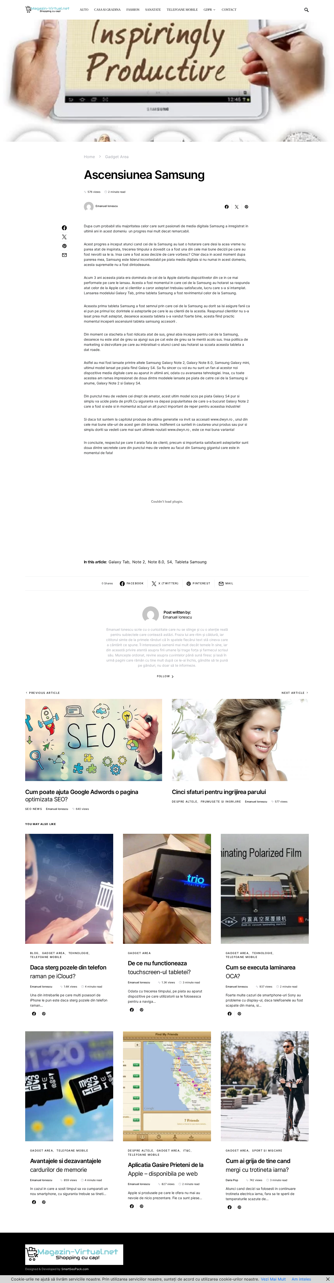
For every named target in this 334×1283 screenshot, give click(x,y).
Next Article (293, 693)
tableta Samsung (191, 561)
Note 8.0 (156, 561)
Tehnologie (78, 953)
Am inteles (301, 1279)
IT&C (187, 1150)
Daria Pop (232, 1180)
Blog (34, 953)
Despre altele (184, 801)
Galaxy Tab (119, 561)
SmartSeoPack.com (75, 1269)
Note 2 (138, 561)
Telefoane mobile (46, 957)
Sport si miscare (267, 1150)
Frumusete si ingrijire (221, 801)
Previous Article (44, 693)
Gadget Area (117, 156)
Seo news (33, 809)
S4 (169, 561)
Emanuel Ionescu (107, 206)
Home (89, 156)
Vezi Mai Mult (273, 1279)
